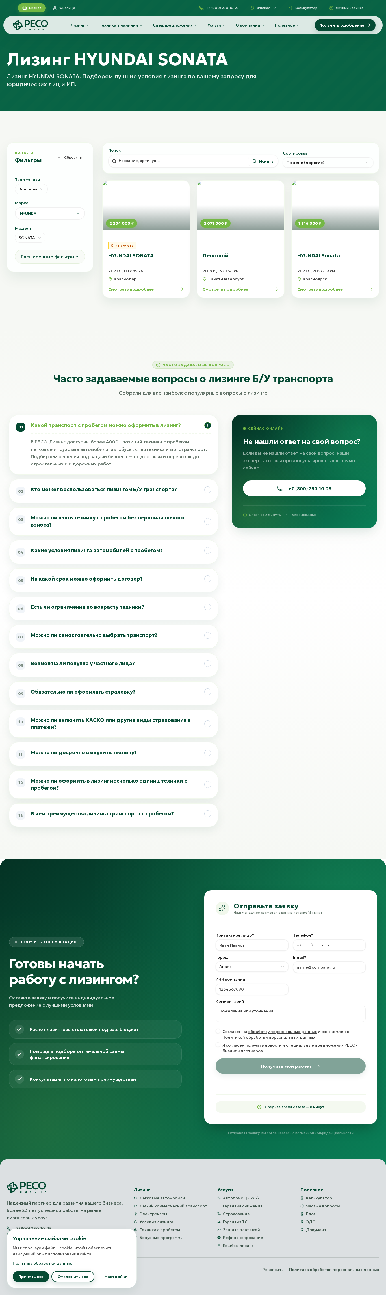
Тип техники (27, 180)
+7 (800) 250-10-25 (309, 488)
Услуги (214, 25)
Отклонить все (73, 1276)
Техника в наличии (118, 25)
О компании (248, 25)
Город (222, 957)
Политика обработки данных (42, 1263)
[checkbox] (218, 1031)
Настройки (116, 1276)
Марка (22, 203)
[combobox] (31, 189)
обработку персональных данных (282, 1031)
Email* (299, 957)
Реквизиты (274, 1269)
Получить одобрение (341, 25)
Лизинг (78, 25)
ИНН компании (230, 979)
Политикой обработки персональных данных (268, 1037)
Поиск (114, 150)
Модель (23, 228)
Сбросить (73, 157)
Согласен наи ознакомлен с (285, 1034)
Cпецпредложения (173, 25)
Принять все (31, 1276)
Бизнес (35, 8)
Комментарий (230, 1001)
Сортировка (295, 153)
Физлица (67, 8)
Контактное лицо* (235, 935)
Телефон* (303, 935)
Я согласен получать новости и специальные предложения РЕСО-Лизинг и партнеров (289, 1048)
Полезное (285, 25)
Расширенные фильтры (47, 256)
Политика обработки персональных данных (334, 1269)
